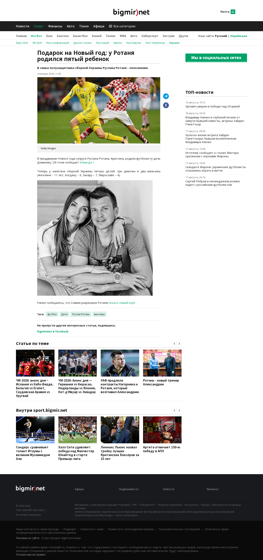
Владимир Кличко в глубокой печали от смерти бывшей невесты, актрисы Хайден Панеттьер (214, 120)
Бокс (49, 36)
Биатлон (63, 36)
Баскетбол (80, 36)
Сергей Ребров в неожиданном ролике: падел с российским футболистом (212, 183)
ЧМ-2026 (37, 42)
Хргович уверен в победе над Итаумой (212, 106)
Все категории (124, 26)
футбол (52, 314)
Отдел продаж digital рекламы (61, 538)
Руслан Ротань (81, 314)
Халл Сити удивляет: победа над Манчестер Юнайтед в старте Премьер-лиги (76, 453)
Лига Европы (133, 42)
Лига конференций (57, 42)
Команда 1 (87, 162)
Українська (238, 36)
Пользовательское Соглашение (179, 529)
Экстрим (168, 36)
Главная (21, 36)
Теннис (111, 36)
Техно (84, 26)
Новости (22, 26)
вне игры (99, 314)
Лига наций (102, 42)
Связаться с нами (91, 529)
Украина (174, 42)
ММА (123, 36)
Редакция (69, 529)
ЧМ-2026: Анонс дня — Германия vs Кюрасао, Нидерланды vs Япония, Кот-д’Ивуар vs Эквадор (77, 386)
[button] (174, 343)
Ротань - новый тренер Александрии (161, 382)
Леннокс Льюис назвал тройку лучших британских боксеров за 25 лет (120, 453)
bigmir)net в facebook (53, 331)
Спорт (39, 26)
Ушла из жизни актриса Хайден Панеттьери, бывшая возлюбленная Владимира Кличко (210, 138)
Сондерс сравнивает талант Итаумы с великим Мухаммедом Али (33, 453)
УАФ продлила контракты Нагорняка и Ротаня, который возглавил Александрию (120, 386)
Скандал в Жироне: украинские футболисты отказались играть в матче (215, 168)
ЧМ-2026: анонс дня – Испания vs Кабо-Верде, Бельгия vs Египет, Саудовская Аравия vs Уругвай (34, 388)
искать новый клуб (122, 303)
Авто (71, 26)
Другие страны (82, 42)
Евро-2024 (22, 42)
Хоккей (96, 36)
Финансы (55, 26)
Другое (183, 36)
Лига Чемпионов (155, 42)
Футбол (36, 36)
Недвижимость (129, 489)
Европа (117, 42)
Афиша (98, 26)
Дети (64, 314)
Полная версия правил (31, 554)
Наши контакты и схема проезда (37, 529)
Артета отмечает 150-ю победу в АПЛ (161, 449)
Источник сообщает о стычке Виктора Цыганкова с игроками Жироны (212, 154)
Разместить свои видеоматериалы (131, 529)
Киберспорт (150, 36)
